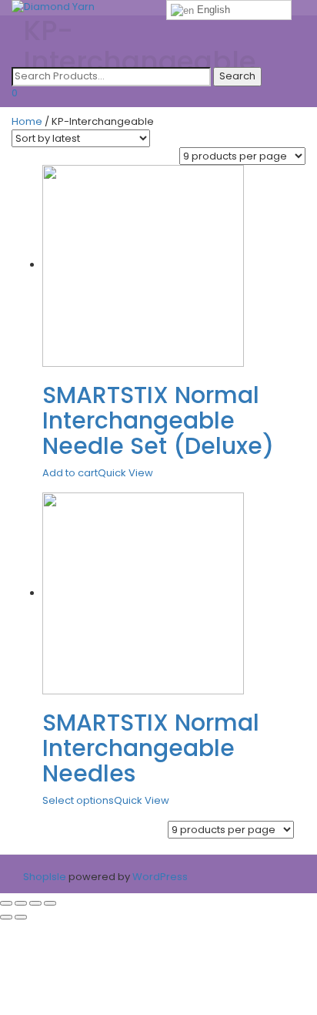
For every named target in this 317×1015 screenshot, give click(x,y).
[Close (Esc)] (6, 903)
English (212, 9)
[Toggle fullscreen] (35, 903)
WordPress (159, 876)
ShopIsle (45, 876)
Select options (78, 800)
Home (27, 121)
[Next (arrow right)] (21, 917)
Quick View (125, 472)
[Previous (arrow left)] (6, 917)
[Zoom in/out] (50, 903)
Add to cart (70, 472)
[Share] (21, 903)
